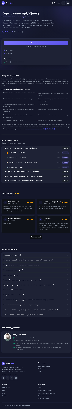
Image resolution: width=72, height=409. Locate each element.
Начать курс (37, 43)
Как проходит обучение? (12, 255)
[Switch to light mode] (63, 3)
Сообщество (42, 369)
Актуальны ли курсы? (10, 275)
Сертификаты (6, 396)
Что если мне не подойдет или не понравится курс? (21, 305)
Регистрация (6, 387)
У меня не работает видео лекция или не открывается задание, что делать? (30, 310)
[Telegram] (7, 378)
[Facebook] (3, 378)
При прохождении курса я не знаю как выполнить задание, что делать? (28, 285)
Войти (3, 390)
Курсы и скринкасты (44, 366)
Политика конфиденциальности (47, 393)
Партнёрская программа (45, 390)
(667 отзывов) (18, 32)
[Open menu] (68, 3)
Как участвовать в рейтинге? (13, 295)
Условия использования (45, 396)
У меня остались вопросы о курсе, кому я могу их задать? (23, 315)
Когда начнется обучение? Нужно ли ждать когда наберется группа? (28, 260)
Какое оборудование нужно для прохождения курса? (22, 280)
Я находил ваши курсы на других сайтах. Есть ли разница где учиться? (28, 300)
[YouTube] (12, 378)
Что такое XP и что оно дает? (13, 290)
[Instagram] (16, 378)
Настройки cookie (43, 398)
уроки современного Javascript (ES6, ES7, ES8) (39, 129)
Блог (39, 371)
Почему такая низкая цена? (13, 270)
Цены (3, 393)
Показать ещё (36, 237)
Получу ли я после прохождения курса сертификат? (21, 265)
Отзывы (40, 387)
